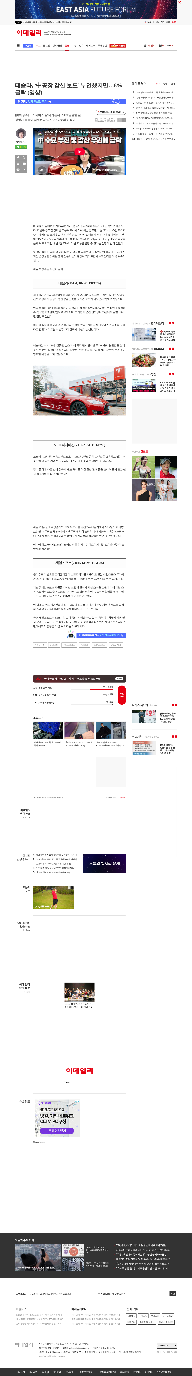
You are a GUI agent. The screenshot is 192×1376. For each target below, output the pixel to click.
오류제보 (136, 1372)
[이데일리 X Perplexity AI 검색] (70, 101)
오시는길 (45, 1372)
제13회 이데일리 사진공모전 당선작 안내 (47, 1294)
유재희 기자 (21, 141)
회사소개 (21, 1372)
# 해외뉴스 (39, 645)
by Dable (26, 930)
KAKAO (18, 170)
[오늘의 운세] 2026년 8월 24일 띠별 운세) (52, 863)
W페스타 (155, 1316)
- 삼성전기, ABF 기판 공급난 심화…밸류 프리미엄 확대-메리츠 (40, 1314)
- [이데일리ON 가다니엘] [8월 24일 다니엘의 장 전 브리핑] (95, 1314)
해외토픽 (90, 45)
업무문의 (57, 1372)
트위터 (24, 158)
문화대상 (131, 1316)
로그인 (174, 22)
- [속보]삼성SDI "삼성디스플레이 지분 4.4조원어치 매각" (39, 1319)
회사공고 (33, 1372)
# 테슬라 (84, 645)
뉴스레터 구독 (111, 797)
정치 (81, 45)
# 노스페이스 (69, 645)
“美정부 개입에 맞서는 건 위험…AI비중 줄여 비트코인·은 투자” (145, 1263)
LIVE (18, 22)
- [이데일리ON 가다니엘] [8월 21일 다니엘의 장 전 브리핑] (95, 1319)
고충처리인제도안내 (108, 1372)
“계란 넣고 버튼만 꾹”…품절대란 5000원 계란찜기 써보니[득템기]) (62, 859)
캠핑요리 (131, 1322)
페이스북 (18, 158)
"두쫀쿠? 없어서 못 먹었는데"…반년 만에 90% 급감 (140, 1254)
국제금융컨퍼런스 (147, 1322)
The (171, 45)
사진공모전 (168, 1316)
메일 (18, 164)
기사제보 (148, 1372)
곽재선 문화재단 (166, 1322)
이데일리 (43, 33)
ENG (149, 22)
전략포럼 (143, 1316)
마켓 (161, 45)
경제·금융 (57, 45)
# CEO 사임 (116, 645)
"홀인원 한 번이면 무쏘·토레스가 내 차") (51, 872)
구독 (157, 22)
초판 (168, 22)
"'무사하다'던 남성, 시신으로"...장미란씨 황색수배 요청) (58, 868)
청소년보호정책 (86, 1372)
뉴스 (157, 83)
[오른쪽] (72, 887)
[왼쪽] (69, 887)
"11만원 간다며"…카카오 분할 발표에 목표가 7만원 (140, 1245)
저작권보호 (124, 1372)
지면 (162, 22)
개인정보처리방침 (164, 1372)
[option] (71, 22)
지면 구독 (121, 797)
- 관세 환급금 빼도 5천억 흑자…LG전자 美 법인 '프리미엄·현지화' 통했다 (40, 1323)
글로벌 (46, 45)
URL (24, 170)
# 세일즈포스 (99, 645)
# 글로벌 (54, 645)
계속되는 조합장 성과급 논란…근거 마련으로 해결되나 (142, 1250)
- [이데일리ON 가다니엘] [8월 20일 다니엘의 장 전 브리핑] (95, 1323)
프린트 (24, 164)
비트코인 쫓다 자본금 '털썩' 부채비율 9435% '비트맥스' (142, 1259)
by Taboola (26, 817)
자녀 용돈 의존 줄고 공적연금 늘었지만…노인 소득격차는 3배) (61, 855)
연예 (173, 83)
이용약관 (69, 1372)
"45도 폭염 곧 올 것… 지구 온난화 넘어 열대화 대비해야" (142, 1268)
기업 (74, 45)
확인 (173, 1293)
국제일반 (102, 45)
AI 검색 (28, 46)
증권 (67, 45)
